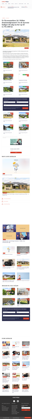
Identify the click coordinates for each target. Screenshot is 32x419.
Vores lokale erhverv (14, 406)
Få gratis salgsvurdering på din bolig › (7, 70)
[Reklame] (16, 142)
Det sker (12, 3)
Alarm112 (3, 3)
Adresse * (5, 103)
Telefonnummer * (6, 100)
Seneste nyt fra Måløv (14, 405)
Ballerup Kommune (14, 411)
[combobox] (3, 315)
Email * (18, 100)
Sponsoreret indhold (14, 413)
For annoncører (4, 406)
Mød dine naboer (21, 3)
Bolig (6, 3)
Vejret (28, 3)
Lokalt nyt (16, 3)
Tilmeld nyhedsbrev (28, 417)
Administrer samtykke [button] (5, 410)
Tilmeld (16, 152)
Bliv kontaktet (25, 108)
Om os (3, 405)
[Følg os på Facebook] (14, 401)
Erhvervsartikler (14, 410)
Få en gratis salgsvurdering (15, 412)
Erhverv (9, 3)
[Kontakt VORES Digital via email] (18, 401)
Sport (25, 3)
